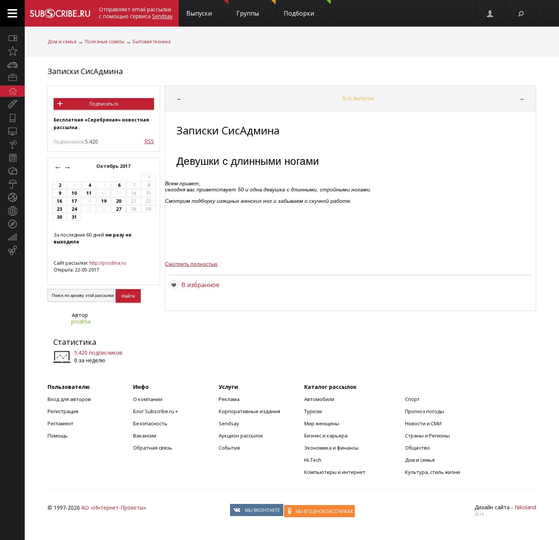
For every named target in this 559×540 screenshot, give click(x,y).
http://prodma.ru (107, 263)
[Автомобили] (12, 64)
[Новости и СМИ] (12, 157)
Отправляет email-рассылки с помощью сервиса (136, 13)
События (229, 447)
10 (74, 193)
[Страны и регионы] (12, 210)
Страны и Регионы (427, 435)
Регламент (60, 423)
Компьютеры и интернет (334, 472)
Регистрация (63, 411)
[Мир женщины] (12, 104)
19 (103, 201)
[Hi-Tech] (12, 117)
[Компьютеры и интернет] (12, 131)
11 (89, 193)
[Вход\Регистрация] (490, 13)
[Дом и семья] (12, 91)
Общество (417, 447)
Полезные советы (104, 41)
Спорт (412, 399)
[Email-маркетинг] (12, 250)
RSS (149, 141)
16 (59, 201)
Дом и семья (62, 41)
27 (118, 209)
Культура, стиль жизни (432, 472)
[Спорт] (12, 197)
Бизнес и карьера (326, 435)
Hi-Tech (312, 459)
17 (74, 201)
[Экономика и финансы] (12, 237)
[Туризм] (12, 224)
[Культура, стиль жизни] (12, 144)
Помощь (58, 435)
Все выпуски (358, 98)
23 (59, 209)
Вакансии (144, 435)
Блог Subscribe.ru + (156, 411)
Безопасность (150, 423)
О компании (147, 399)
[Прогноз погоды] (12, 184)
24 (74, 209)
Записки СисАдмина (85, 71)
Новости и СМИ (423, 423)
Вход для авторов (69, 399)
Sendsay (229, 423)
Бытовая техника (152, 41)
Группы (248, 13)
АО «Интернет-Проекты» (113, 507)
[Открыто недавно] (12, 51)
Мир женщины (321, 423)
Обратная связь (152, 447)
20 (118, 201)
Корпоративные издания (249, 411)
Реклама (229, 399)
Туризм (313, 411)
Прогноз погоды (424, 411)
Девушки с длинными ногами (247, 161)
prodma (81, 321)
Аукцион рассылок (241, 435)
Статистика (74, 342)
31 (74, 217)
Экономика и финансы (331, 447)
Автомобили (319, 399)
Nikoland (525, 507)
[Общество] (12, 171)
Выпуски (199, 13)
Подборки (299, 13)
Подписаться (103, 104)
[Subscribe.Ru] (60, 13)
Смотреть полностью (191, 264)
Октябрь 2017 (114, 166)
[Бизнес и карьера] (12, 78)
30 (59, 217)
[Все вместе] (12, 38)
